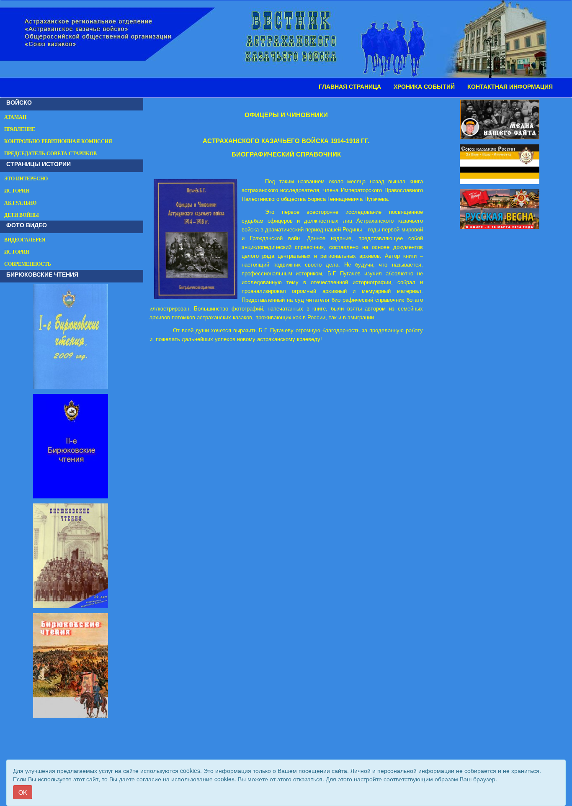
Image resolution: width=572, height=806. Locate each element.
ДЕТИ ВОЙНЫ (21, 215)
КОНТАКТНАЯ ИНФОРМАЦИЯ (510, 86)
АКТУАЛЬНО (20, 203)
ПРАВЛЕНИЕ (19, 129)
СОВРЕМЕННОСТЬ (27, 264)
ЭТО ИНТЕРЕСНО (26, 179)
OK (22, 792)
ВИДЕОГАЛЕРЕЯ (25, 240)
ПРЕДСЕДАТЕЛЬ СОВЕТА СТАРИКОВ (50, 154)
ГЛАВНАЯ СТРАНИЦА (350, 86)
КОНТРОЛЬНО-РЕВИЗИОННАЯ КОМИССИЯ (58, 141)
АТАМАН (15, 117)
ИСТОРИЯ (16, 191)
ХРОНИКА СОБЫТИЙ (424, 86)
